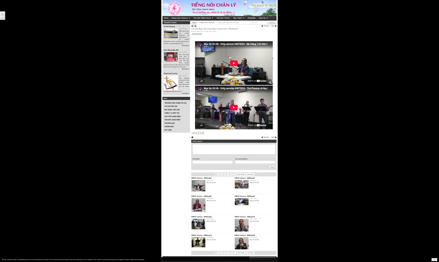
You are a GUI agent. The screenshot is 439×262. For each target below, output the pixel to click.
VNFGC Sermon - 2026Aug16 (244, 178)
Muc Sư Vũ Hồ (197, 133)
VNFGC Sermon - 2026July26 (201, 217)
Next (272, 26)
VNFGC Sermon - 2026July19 (244, 217)
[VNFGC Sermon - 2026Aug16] (242, 184)
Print (192, 137)
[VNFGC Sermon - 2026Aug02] (242, 201)
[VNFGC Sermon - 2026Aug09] (198, 205)
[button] (181, 18)
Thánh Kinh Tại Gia (170, 73)
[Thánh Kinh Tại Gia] (171, 83)
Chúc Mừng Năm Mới (171, 50)
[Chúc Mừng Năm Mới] (171, 57)
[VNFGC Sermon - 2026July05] (242, 243)
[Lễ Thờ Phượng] (171, 33)
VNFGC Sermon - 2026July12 (201, 235)
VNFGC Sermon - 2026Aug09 (201, 196)
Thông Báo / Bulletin (170, 22)
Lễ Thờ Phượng (169, 26)
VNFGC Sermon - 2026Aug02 (244, 196)
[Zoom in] (192, 26)
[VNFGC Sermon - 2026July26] (198, 224)
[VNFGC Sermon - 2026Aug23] (198, 185)
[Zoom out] (195, 26)
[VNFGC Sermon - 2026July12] (198, 242)
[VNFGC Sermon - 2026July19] (242, 225)
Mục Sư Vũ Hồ (196, 34)
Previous (266, 26)
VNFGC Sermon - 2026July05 (244, 235)
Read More (185, 45)
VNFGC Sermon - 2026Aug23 (201, 178)
